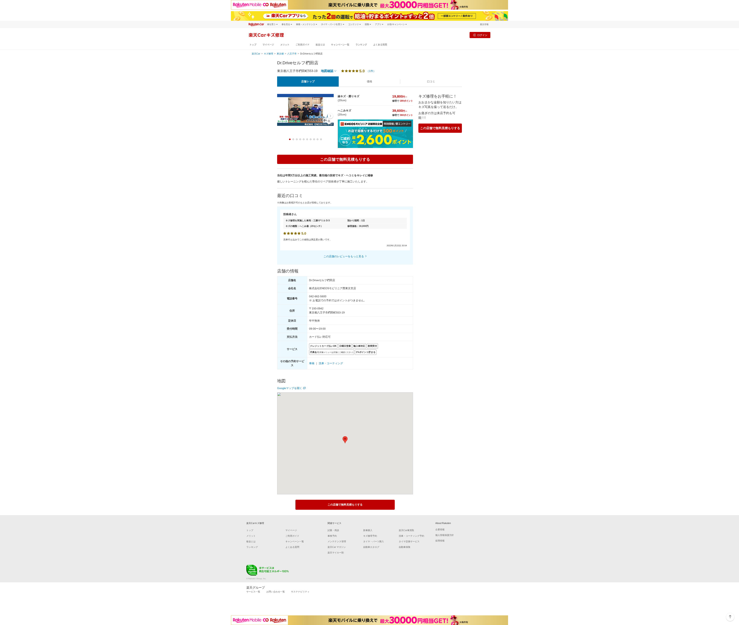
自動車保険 (404, 547)
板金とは (320, 44)
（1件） (371, 71)
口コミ (431, 81)
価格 (369, 81)
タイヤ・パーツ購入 (373, 541)
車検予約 (332, 536)
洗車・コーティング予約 (411, 536)
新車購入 (367, 530)
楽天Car (256, 53)
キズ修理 (268, 53)
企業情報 (440, 529)
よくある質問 (380, 44)
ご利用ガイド (302, 44)
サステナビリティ (300, 591)
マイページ (268, 44)
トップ (252, 44)
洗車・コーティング (331, 363)
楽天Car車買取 (406, 530)
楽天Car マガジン (337, 547)
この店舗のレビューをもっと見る (344, 256)
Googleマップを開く (289, 388)
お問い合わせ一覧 (275, 591)
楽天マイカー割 (336, 552)
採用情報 (440, 540)
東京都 (280, 53)
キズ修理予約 (370, 536)
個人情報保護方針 (444, 535)
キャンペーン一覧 (340, 44)
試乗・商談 (333, 530)
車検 (311, 363)
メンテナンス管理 (337, 541)
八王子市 (292, 53)
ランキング (361, 44)
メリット (284, 44)
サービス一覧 (253, 591)
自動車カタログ (371, 547)
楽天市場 (484, 24)
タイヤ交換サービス (409, 541)
